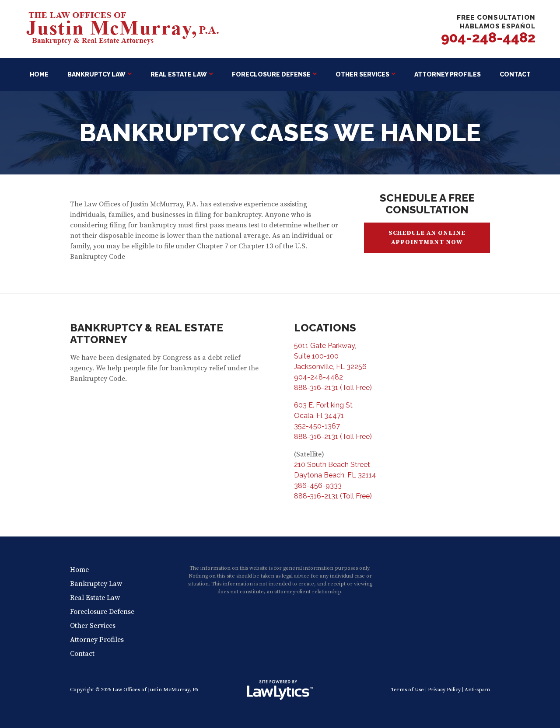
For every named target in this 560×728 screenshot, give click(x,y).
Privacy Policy (444, 689)
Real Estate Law (178, 74)
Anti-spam (477, 689)
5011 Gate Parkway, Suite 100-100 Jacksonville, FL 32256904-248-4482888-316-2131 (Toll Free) (333, 366)
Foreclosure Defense (271, 74)
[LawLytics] (280, 690)
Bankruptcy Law (96, 74)
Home (39, 74)
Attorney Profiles (447, 74)
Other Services (362, 74)
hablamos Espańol (498, 26)
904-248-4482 (488, 37)
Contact (515, 74)
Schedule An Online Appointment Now (427, 237)
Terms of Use (407, 689)
